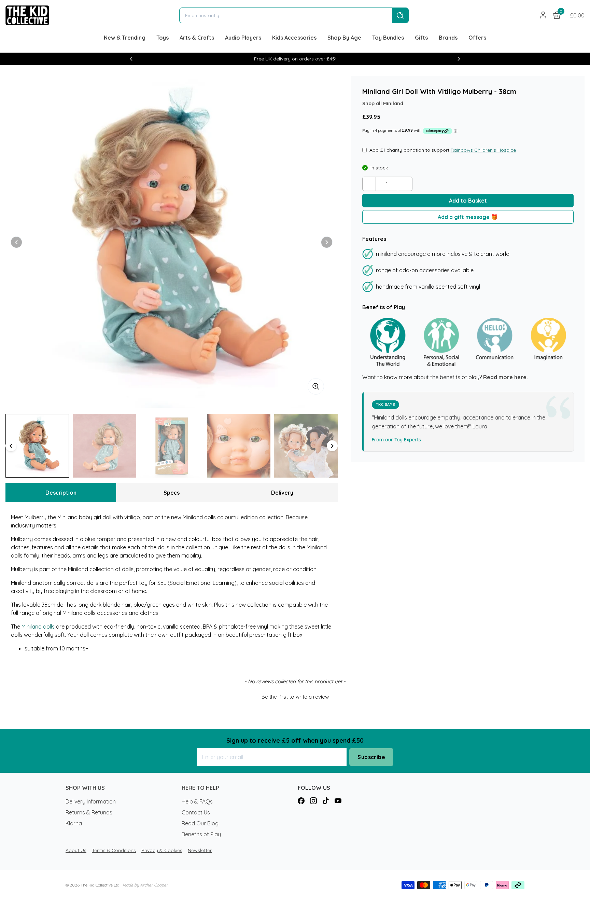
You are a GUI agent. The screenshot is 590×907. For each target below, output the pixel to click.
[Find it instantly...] (400, 15)
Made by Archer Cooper (145, 885)
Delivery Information (91, 801)
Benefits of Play (201, 834)
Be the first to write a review (295, 696)
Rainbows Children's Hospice (483, 150)
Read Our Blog (200, 823)
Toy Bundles (388, 37)
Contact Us (196, 812)
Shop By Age (344, 37)
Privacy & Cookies (161, 850)
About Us (76, 850)
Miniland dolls (39, 626)
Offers (477, 37)
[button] (131, 58)
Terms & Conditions (114, 850)
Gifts (421, 37)
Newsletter (200, 850)
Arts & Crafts (197, 37)
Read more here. (505, 377)
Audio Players (243, 37)
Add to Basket (468, 200)
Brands (448, 37)
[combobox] (286, 15)
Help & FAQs (197, 801)
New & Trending (124, 37)
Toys (162, 37)
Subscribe (371, 757)
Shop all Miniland (382, 103)
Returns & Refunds (89, 812)
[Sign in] (543, 15)
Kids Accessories (294, 37)
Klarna (74, 823)
